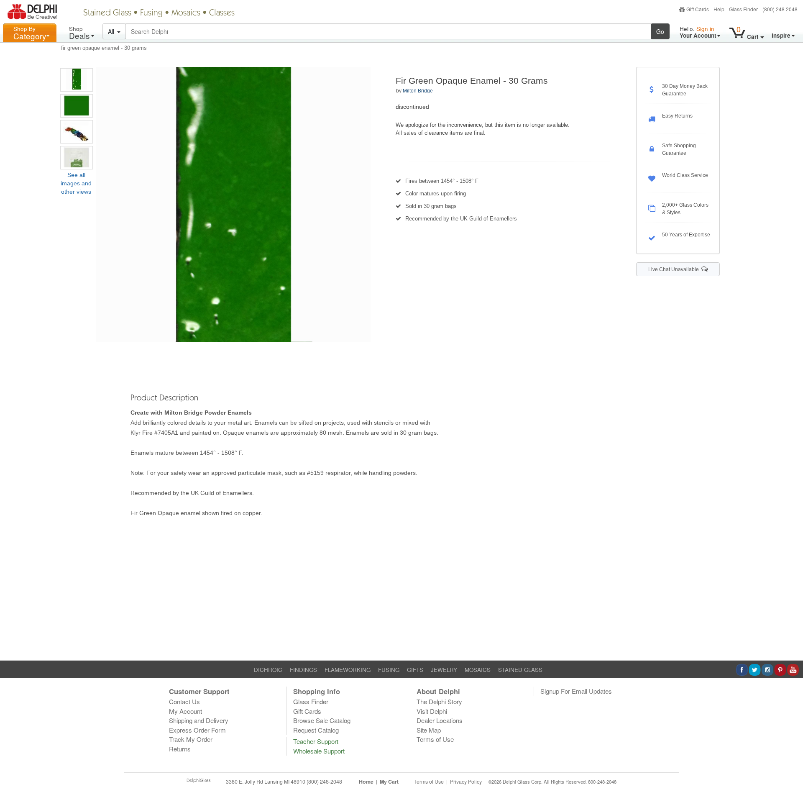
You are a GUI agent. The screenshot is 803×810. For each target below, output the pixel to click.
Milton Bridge (418, 91)
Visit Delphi (432, 711)
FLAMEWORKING (348, 670)
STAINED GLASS (520, 670)
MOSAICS (478, 670)
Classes (222, 13)
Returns (180, 748)
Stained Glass (107, 13)
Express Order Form (197, 729)
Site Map (429, 729)
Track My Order (190, 739)
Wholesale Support (319, 750)
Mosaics (185, 13)
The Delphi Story (439, 701)
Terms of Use (435, 739)
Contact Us (184, 701)
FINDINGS (303, 670)
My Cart (389, 781)
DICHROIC (268, 670)
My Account (185, 711)
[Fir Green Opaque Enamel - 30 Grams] (76, 80)
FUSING (388, 670)
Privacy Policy (466, 781)
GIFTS (415, 670)
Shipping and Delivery (198, 720)
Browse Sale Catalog (321, 720)
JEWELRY (444, 670)
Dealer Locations (440, 720)
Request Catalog (316, 729)
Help (718, 9)
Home (366, 781)
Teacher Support (315, 741)
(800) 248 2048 (780, 9)
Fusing (151, 13)
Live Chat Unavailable (674, 269)
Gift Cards (697, 9)
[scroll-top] (790, 786)
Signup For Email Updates (576, 691)
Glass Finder (743, 9)
